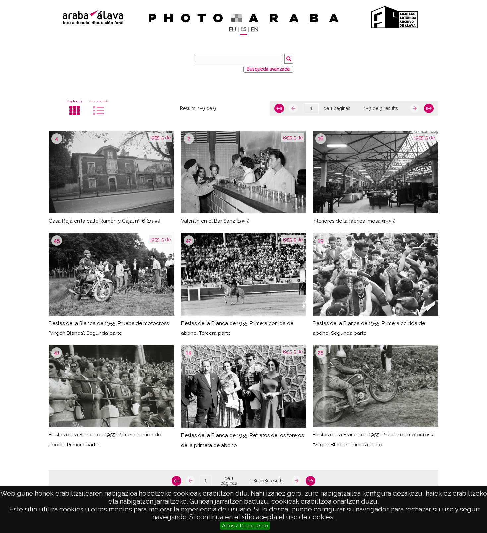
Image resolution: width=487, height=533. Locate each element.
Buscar (288, 59)
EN (254, 29)
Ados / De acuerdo (245, 526)
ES (243, 29)
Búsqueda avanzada (268, 69)
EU (232, 29)
